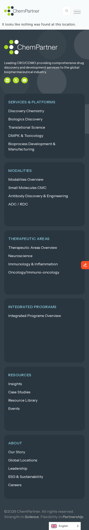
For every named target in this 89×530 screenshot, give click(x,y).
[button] (77, 12)
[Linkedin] (7, 80)
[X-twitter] (16, 80)
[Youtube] (24, 80)
